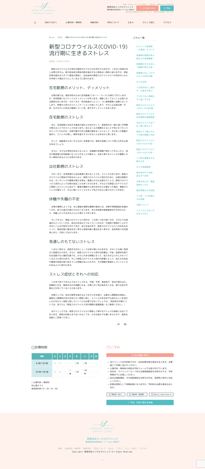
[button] (102, 460)
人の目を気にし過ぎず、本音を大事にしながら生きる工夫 (145, 89)
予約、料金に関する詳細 (141, 402)
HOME (60, 448)
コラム (119, 448)
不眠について (142, 205)
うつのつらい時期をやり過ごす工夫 (145, 97)
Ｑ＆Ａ (131, 22)
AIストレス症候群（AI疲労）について (145, 48)
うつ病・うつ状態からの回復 (145, 197)
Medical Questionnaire (162, 394)
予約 (168, 8)
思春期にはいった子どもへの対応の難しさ (145, 75)
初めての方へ (51, 22)
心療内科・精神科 (74, 22)
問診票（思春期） (138, 394)
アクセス (167, 22)
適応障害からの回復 (145, 190)
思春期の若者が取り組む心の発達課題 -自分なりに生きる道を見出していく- (145, 57)
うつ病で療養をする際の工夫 (145, 159)
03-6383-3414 (148, 8)
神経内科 (94, 22)
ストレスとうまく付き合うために (145, 212)
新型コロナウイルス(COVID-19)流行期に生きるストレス (145, 107)
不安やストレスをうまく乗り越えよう (145, 124)
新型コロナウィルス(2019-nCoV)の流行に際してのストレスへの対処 (145, 151)
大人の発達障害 (143, 167)
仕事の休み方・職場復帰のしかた (145, 183)
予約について (113, 22)
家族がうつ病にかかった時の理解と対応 (145, 133)
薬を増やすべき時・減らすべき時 (145, 174)
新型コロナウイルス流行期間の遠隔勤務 (145, 115)
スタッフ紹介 (148, 22)
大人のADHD (141, 82)
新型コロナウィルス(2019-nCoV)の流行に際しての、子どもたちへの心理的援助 (145, 142)
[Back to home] (43, 8)
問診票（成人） (117, 394)
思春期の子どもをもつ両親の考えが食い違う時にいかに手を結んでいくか (145, 66)
